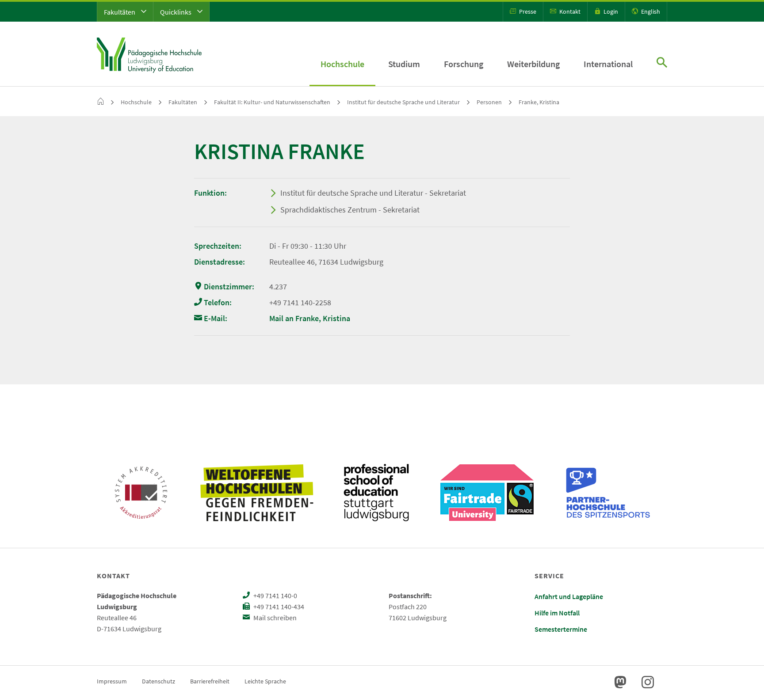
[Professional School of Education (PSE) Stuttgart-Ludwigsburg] (376, 492)
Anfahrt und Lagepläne (569, 596)
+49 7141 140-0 (274, 595)
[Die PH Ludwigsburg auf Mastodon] (620, 682)
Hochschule (342, 63)
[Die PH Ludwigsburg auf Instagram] (648, 682)
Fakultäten (120, 12)
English (650, 11)
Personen (489, 102)
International (608, 63)
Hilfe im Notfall (557, 612)
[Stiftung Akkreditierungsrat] (141, 492)
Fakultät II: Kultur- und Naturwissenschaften (272, 102)
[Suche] (662, 63)
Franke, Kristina (539, 102)
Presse (527, 11)
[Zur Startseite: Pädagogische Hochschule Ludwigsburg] (149, 54)
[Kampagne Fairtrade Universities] (487, 492)
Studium (404, 63)
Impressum (112, 681)
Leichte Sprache (265, 681)
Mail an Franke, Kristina (309, 318)
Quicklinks (176, 12)
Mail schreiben (274, 617)
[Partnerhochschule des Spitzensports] (608, 492)
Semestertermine (561, 629)
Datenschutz (158, 681)
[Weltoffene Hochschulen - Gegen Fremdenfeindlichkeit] (256, 492)
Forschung (463, 63)
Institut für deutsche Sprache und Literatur (403, 102)
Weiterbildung (533, 63)
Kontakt (569, 11)
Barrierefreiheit (209, 681)
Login (610, 11)
